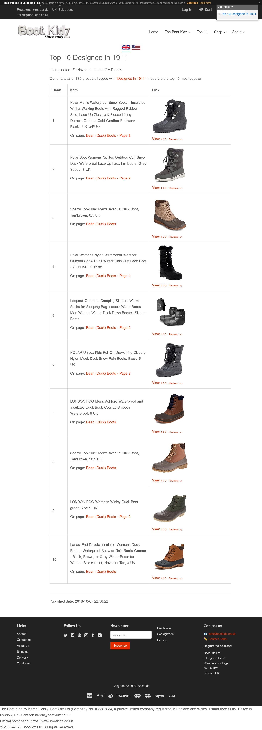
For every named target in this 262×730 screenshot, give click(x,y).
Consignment (165, 634)
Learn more (205, 2)
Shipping (22, 651)
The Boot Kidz (176, 31)
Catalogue (23, 663)
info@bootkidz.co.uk (222, 633)
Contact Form (217, 639)
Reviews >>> (176, 139)
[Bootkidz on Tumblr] (93, 635)
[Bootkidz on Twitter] (66, 635)
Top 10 (202, 31)
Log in (187, 9)
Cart (208, 9)
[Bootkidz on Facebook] (72, 635)
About (237, 31)
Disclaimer (164, 628)
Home (153, 31)
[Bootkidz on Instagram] (86, 635)
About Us (23, 645)
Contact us (24, 639)
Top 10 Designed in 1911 (238, 14)
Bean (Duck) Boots (101, 223)
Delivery (22, 657)
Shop (218, 31)
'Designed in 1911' (131, 78)
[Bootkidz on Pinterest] (79, 635)
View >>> (159, 138)
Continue (192, 2)
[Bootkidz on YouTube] (100, 635)
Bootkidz (143, 685)
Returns (162, 640)
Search (21, 633)
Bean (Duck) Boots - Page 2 (108, 135)
